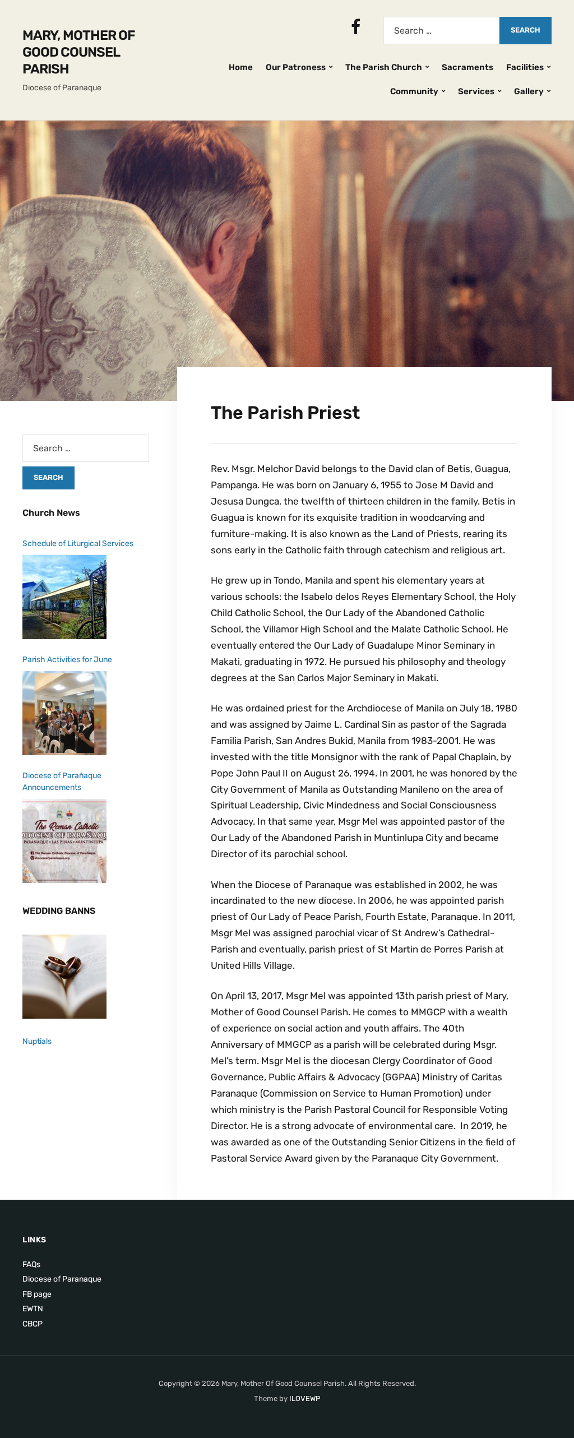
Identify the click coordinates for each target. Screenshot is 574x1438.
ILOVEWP (304, 1398)
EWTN (32, 1309)
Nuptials (37, 1041)
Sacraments (467, 67)
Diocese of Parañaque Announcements (61, 781)
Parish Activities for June (67, 659)
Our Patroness (296, 67)
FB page (37, 1294)
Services (476, 91)
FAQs (31, 1264)
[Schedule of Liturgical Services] (64, 597)
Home (241, 67)
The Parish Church (383, 67)
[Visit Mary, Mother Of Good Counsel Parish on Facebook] (355, 30)
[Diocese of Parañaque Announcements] (64, 841)
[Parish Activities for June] (64, 713)
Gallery (529, 91)
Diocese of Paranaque (61, 1279)
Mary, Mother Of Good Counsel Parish (78, 52)
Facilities (525, 67)
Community (414, 91)
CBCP (32, 1324)
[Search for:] (441, 30)
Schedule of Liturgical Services (77, 543)
